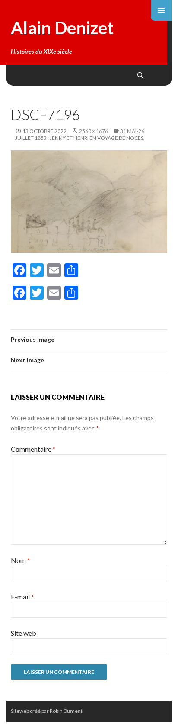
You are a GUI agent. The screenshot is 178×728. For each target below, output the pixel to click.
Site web (23, 633)
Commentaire (33, 449)
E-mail (22, 596)
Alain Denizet (62, 27)
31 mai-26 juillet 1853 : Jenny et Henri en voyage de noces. (80, 134)
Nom (20, 560)
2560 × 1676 (93, 131)
